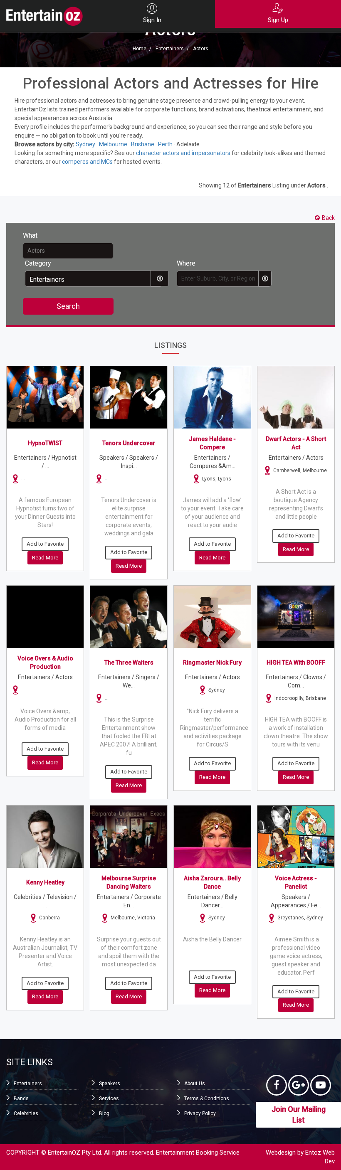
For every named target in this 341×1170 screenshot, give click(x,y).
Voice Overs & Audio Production (45, 662)
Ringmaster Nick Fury (212, 662)
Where (186, 263)
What (30, 235)
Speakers (109, 1083)
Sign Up (278, 20)
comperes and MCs (87, 161)
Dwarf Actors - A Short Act (296, 443)
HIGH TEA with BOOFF (296, 662)
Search (68, 306)
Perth (165, 144)
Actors (200, 49)
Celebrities (26, 1113)
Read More (45, 557)
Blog (104, 1113)
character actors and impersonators (183, 153)
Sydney (85, 144)
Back (328, 217)
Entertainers (170, 49)
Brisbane (142, 144)
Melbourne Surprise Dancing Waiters (128, 882)
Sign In (152, 20)
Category (38, 263)
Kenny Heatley (45, 882)
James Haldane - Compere (212, 443)
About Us (194, 1083)
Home (139, 49)
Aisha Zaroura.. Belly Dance (212, 882)
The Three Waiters (128, 662)
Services (109, 1098)
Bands (21, 1098)
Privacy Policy (200, 1113)
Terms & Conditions (206, 1098)
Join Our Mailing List (299, 1114)
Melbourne (113, 144)
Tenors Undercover (128, 443)
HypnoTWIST (45, 443)
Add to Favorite (45, 544)
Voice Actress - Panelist (296, 882)
